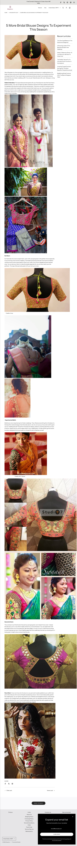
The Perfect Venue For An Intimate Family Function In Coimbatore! (64, 61)
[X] (64, 2)
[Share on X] (8, 784)
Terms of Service (55, 840)
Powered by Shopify (16, 842)
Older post (9, 790)
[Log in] (66, 7)
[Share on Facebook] (5, 784)
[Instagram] (67, 2)
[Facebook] (60, 2)
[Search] (63, 7)
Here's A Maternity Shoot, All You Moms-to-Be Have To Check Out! (64, 54)
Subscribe (56, 834)
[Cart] (69, 7)
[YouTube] (74, 2)
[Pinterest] (70, 2)
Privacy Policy (66, 838)
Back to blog (38, 803)
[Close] (72, 816)
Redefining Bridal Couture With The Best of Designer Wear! (64, 75)
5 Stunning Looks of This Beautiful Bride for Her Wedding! (63, 47)
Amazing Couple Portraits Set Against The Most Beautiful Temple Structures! (64, 68)
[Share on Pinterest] (12, 784)
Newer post (50, 790)
